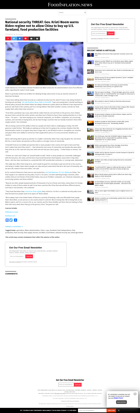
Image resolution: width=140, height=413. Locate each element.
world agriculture (77, 233)
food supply (28, 233)
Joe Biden (42, 233)
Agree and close (121, 402)
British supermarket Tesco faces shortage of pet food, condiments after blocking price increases (111, 146)
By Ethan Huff (105, 125)
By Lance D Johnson (106, 88)
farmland (53, 230)
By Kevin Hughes (105, 156)
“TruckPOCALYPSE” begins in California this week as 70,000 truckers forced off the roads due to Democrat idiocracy (113, 168)
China (42, 230)
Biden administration (32, 230)
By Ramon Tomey (106, 81)
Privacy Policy (70, 406)
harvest (35, 233)
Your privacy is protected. (15, 261)
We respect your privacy (60, 393)
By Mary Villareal (105, 74)
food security (18, 233)
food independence (64, 230)
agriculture (20, 230)
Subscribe (111, 410)
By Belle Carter (105, 163)
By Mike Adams (105, 171)
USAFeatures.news (11, 212)
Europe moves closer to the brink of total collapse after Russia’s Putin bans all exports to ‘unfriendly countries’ (115, 108)
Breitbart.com (10, 216)
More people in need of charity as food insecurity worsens (112, 101)
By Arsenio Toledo (105, 103)
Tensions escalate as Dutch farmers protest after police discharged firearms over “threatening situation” (112, 122)
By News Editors (105, 57)
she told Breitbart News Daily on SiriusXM (36, 102)
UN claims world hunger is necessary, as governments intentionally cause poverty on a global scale (111, 85)
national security (61, 233)
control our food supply (32, 191)
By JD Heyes (104, 66)
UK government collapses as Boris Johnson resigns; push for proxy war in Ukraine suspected (113, 115)
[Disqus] (44, 300)
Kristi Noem (50, 233)
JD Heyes (19, 34)
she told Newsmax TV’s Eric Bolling (57, 172)
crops (47, 230)
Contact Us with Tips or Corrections (70, 401)
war (69, 233)
